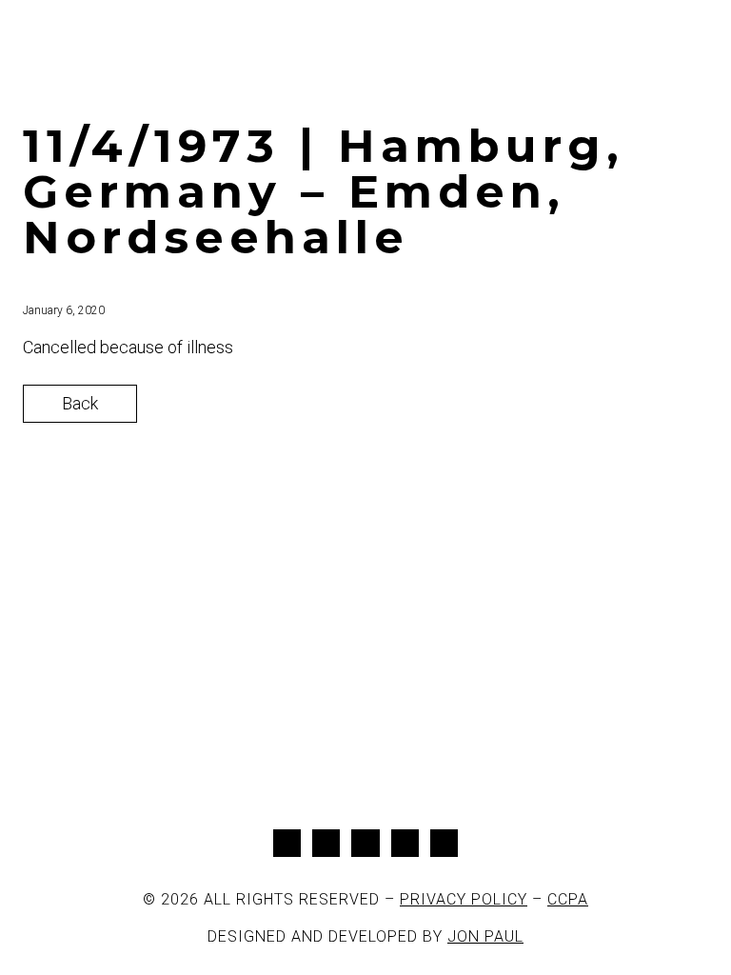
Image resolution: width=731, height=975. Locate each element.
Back (80, 403)
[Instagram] (365, 843)
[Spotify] (444, 843)
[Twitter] (326, 843)
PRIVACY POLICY (463, 899)
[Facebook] (287, 843)
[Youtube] (405, 843)
